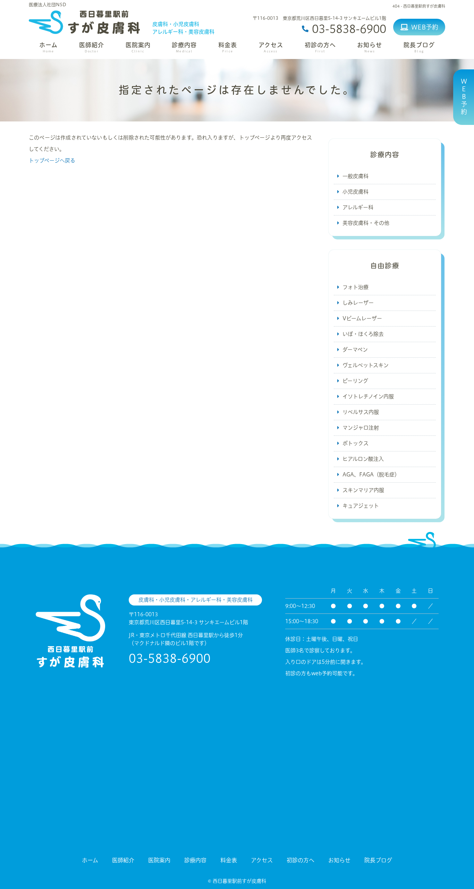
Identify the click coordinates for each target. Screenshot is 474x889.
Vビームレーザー (362, 318)
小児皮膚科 (355, 191)
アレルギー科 (357, 207)
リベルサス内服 (360, 412)
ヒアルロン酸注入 (363, 459)
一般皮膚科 (355, 176)
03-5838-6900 (170, 658)
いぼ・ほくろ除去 (363, 334)
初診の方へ (320, 47)
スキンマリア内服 (363, 490)
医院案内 (138, 47)
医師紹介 (91, 47)
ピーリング (355, 380)
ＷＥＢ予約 (464, 97)
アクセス (271, 47)
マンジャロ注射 (360, 427)
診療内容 (184, 47)
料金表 (227, 47)
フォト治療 (355, 287)
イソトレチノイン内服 (368, 396)
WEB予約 (424, 27)
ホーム (48, 47)
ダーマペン (355, 349)
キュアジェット (360, 505)
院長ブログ (419, 47)
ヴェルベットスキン (365, 365)
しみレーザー (358, 302)
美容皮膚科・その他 (365, 223)
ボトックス (355, 443)
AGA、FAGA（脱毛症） (371, 474)
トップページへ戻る (52, 160)
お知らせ (369, 47)
